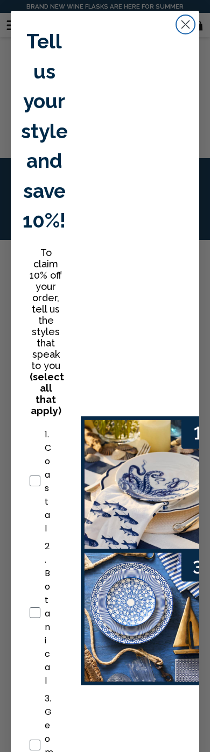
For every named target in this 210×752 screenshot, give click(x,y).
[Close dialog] (185, 24)
